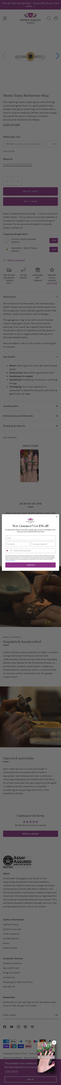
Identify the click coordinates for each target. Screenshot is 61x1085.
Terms (14, 560)
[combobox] (8, 550)
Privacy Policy (8, 560)
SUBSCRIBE (30, 565)
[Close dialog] (56, 516)
